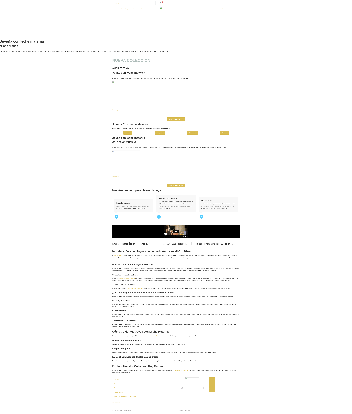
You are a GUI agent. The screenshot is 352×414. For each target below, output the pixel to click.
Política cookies (118, 392)
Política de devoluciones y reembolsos (125, 396)
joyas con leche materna (182, 370)
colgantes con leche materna (126, 278)
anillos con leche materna (134, 288)
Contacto (116, 379)
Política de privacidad (120, 388)
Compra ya (115, 110)
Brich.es (187, 410)
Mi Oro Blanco (118, 255)
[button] (212, 379)
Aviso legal (117, 383)
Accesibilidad (116, 402)
